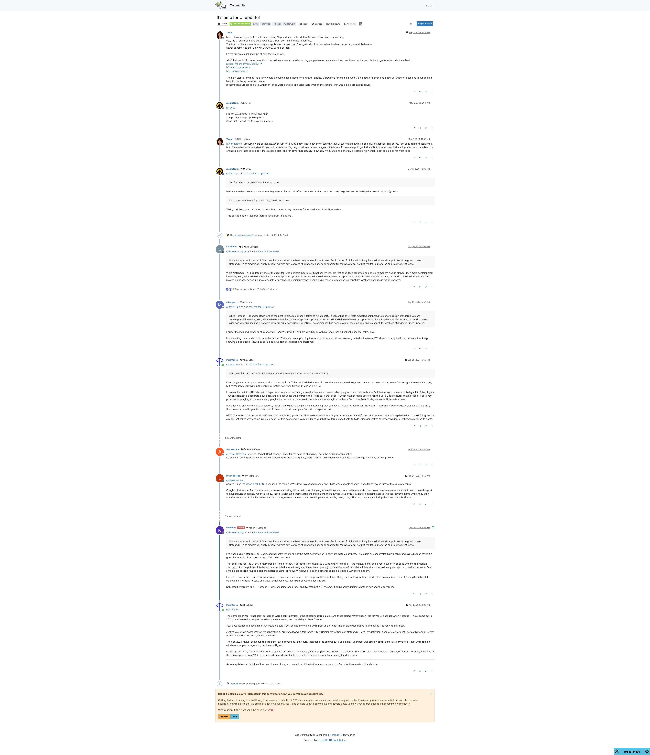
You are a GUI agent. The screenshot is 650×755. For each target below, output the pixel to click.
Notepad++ (336, 734)
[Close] (431, 693)
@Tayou (247, 103)
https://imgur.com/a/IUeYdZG (242, 63)
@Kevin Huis (246, 302)
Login (234, 716)
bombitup (231, 527)
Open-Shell (252, 483)
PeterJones (232, 360)
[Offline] (221, 34)
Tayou (229, 32)
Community (238, 5)
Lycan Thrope (233, 475)
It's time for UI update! (256, 173)
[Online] (221, 362)
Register (224, 716)
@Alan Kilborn (243, 139)
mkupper (230, 302)
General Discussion (241, 24)
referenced (247, 235)
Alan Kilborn (232, 103)
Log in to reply (425, 23)
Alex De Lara (232, 449)
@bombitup (247, 605)
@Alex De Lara (251, 475)
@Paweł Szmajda (249, 246)
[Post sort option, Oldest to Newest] (411, 23)
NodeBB (322, 740)
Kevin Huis (231, 246)
